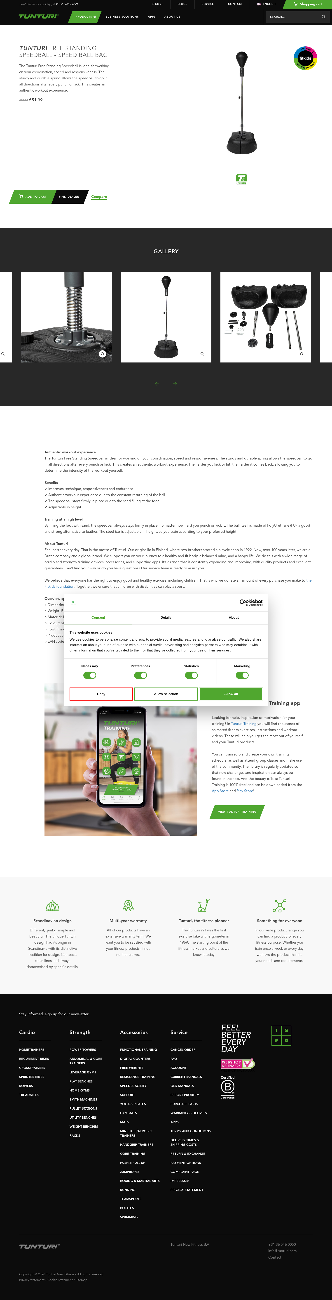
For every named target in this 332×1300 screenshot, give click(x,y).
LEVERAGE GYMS (83, 1072)
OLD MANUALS (182, 1086)
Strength (80, 1032)
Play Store (245, 791)
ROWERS (26, 1086)
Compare (99, 197)
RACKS (75, 1135)
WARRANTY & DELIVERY (189, 1113)
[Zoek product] (323, 17)
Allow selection (166, 694)
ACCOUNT (179, 1068)
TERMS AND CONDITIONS (191, 1131)
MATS (124, 1122)
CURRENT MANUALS (186, 1077)
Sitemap (81, 1280)
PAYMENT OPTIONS (186, 1163)
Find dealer (69, 197)
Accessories (134, 1032)
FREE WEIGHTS (131, 1068)
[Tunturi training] (241, 179)
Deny (101, 694)
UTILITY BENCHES (83, 1117)
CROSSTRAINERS (32, 1068)
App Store (220, 791)
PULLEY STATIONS (83, 1108)
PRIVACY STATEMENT (187, 1190)
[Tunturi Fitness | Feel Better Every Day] (39, 16)
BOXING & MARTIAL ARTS (140, 1181)
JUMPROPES (130, 1172)
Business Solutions (122, 17)
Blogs (183, 4)
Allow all (231, 694)
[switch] (140, 675)
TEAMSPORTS (130, 1199)
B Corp (157, 4)
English (269, 4)
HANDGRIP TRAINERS (136, 1144)
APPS (175, 1122)
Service (208, 4)
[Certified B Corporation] (267, 1087)
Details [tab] (166, 618)
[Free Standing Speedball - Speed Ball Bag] (66, 317)
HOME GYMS (80, 1090)
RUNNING (127, 1190)
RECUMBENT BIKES (34, 1059)
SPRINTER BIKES (31, 1077)
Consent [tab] (98, 618)
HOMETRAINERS (31, 1049)
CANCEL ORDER (183, 1049)
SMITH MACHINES (83, 1099)
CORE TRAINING (132, 1154)
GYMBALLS (128, 1113)
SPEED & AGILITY (133, 1086)
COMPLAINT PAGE (185, 1172)
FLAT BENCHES (81, 1081)
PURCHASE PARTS (184, 1104)
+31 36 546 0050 (65, 4)
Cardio (27, 1032)
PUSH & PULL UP (132, 1163)
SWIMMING (129, 1217)
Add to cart (35, 197)
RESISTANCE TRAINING (138, 1077)
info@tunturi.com (282, 1251)
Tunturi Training (244, 724)
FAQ (174, 1059)
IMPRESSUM (180, 1181)
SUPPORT (127, 1095)
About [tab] (234, 618)
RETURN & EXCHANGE (188, 1154)
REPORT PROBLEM (185, 1095)
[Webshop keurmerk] (267, 1065)
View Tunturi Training (237, 812)
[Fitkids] (305, 58)
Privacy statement (31, 1280)
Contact (235, 4)
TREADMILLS (29, 1095)
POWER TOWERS (83, 1049)
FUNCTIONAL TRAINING (138, 1049)
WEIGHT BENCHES (84, 1126)
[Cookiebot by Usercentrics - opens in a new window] (243, 602)
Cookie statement (60, 1280)
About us (172, 17)
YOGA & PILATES (133, 1104)
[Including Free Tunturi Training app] (120, 759)
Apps (152, 17)
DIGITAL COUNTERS (135, 1059)
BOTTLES (127, 1208)
